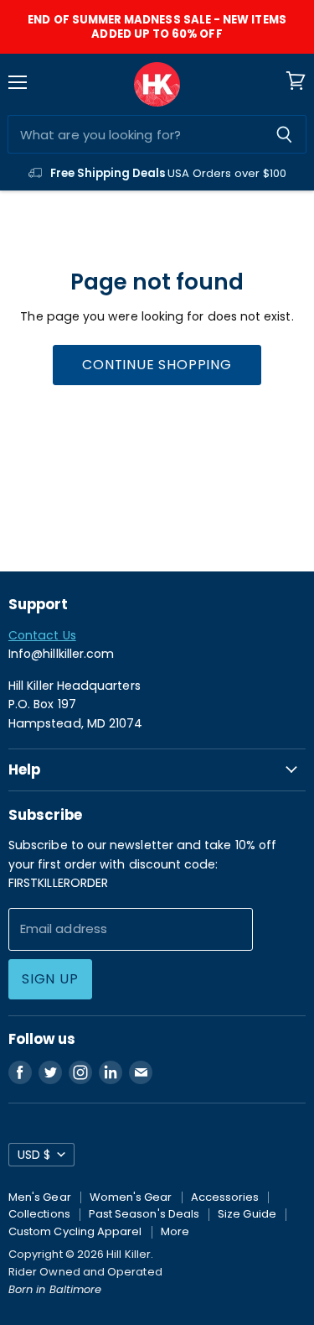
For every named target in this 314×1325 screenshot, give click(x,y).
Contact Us (42, 635)
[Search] (284, 134)
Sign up (50, 979)
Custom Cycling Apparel (75, 1231)
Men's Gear (39, 1197)
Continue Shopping (157, 364)
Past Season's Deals (144, 1214)
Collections (39, 1214)
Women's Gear (131, 1197)
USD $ (34, 1154)
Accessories (225, 1197)
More (175, 1231)
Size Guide (247, 1214)
